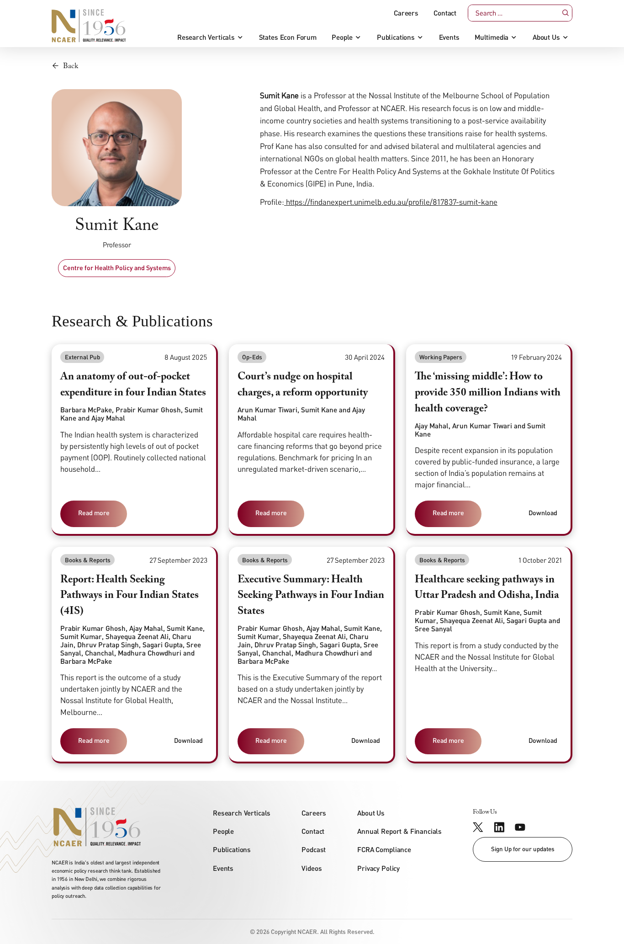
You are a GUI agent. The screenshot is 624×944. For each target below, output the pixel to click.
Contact (445, 13)
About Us (546, 37)
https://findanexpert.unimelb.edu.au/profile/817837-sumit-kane (390, 202)
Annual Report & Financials (399, 831)
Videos (311, 868)
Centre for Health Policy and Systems (117, 268)
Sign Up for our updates (523, 849)
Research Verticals (206, 37)
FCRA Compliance (384, 849)
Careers (406, 13)
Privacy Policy (378, 868)
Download (543, 513)
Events (449, 37)
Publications (396, 37)
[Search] (565, 13)
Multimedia (491, 37)
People (342, 37)
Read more (94, 513)
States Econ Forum (288, 37)
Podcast (313, 849)
